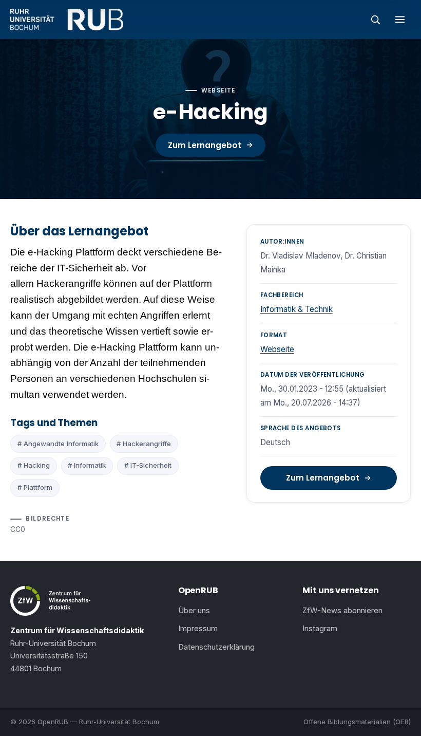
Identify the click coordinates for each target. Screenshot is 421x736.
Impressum (198, 628)
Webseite (277, 349)
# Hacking (33, 465)
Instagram (319, 628)
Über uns (194, 610)
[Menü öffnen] (400, 19)
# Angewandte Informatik (58, 443)
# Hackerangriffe (144, 443)
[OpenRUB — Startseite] (66, 19)
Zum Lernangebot (204, 145)
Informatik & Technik (296, 309)
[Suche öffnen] (375, 19)
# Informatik (87, 465)
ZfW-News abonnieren (342, 610)
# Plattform (34, 487)
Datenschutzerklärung (216, 647)
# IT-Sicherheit (147, 465)
